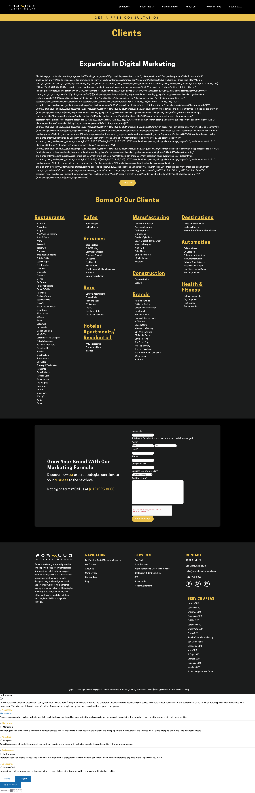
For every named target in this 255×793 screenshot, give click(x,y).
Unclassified (8, 764)
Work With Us (214, 7)
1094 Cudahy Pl (193, 560)
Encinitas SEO (194, 612)
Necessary (7, 710)
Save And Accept (10, 785)
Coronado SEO (194, 625)
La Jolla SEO (193, 604)
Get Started (91, 565)
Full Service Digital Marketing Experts (103, 560)
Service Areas (91, 577)
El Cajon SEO (193, 655)
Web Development (143, 586)
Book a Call (235, 7)
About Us (89, 569)
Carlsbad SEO (194, 608)
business (61, 480)
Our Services (91, 573)
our (70, 475)
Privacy (157, 690)
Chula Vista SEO (195, 629)
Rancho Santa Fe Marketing (200, 638)
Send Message (142, 519)
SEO (137, 577)
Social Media (140, 582)
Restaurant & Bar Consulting (148, 573)
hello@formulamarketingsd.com (201, 571)
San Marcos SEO (195, 642)
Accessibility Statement (171, 690)
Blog (87, 582)
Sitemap (185, 690)
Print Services (141, 565)
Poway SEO (193, 633)
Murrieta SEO (194, 667)
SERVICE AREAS (170, 7)
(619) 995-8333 (193, 577)
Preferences (8, 751)
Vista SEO (192, 650)
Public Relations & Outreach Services (152, 569)
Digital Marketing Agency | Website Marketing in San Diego (106, 690)
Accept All (23, 779)
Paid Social (139, 560)
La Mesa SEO (194, 659)
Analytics (6, 737)
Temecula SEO (194, 663)
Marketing (7, 724)
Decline (7, 779)
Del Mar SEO (193, 621)
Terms (150, 690)
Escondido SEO (195, 646)
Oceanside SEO (195, 616)
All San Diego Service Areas (200, 672)
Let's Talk (128, 183)
